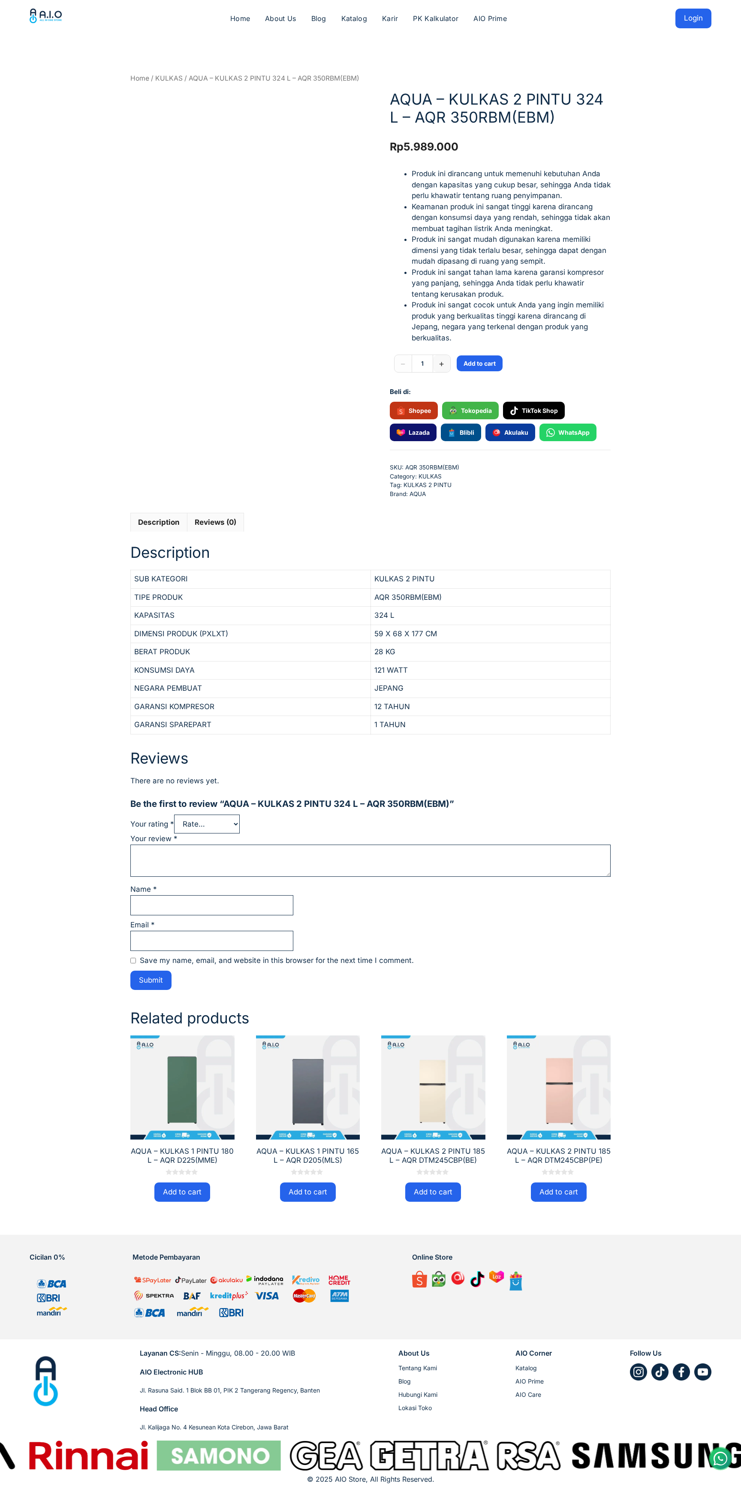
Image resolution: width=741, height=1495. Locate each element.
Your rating (152, 824)
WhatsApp (574, 432)
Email (142, 924)
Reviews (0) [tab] (215, 522)
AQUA (418, 493)
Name (143, 889)
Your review (154, 838)
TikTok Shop (540, 410)
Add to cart (480, 363)
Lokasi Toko (415, 1407)
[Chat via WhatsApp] (720, 1458)
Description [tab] (159, 522)
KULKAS (169, 78)
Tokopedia (476, 410)
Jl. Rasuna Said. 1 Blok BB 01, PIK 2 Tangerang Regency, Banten (230, 1390)
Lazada (419, 432)
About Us (280, 18)
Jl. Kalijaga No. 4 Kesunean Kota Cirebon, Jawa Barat (214, 1427)
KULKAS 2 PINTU (428, 484)
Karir (390, 18)
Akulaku (516, 432)
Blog (318, 18)
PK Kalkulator (435, 18)
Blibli (467, 432)
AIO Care (528, 1394)
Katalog (354, 18)
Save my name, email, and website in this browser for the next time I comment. (277, 960)
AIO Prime (490, 18)
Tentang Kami (417, 1368)
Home (240, 18)
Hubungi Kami (417, 1394)
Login (693, 18)
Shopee (420, 410)
